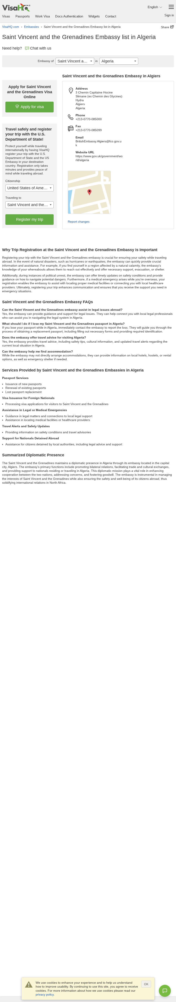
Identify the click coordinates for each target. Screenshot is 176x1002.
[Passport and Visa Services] (16, 7)
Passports (22, 16)
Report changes (79, 221)
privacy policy (45, 994)
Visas (6, 16)
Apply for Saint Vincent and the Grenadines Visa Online (29, 92)
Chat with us (40, 48)
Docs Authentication (69, 16)
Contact (110, 16)
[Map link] (89, 192)
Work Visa (42, 16)
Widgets (94, 16)
